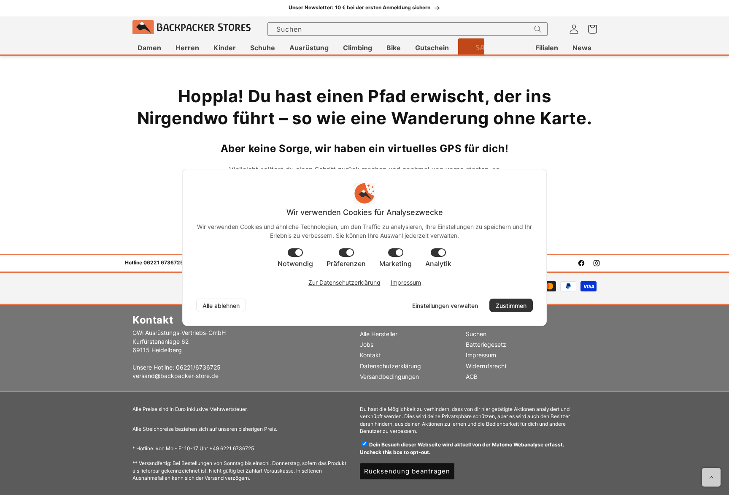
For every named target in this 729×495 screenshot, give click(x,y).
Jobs (366, 344)
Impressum (481, 355)
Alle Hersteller (378, 333)
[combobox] (407, 29)
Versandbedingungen (389, 376)
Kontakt (370, 355)
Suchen (476, 333)
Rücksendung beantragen (407, 471)
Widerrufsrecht (486, 366)
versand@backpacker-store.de (175, 375)
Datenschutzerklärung (390, 366)
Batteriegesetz (486, 344)
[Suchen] (538, 29)
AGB (472, 376)
